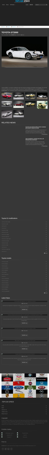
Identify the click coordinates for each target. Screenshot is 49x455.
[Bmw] (30, 375)
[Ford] (18, 388)
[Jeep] (30, 388)
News (7, 4)
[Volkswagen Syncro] (8, 433)
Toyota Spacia (5, 263)
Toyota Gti (4, 228)
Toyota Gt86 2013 (5, 236)
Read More (45, 134)
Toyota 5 (3, 276)
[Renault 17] (8, 437)
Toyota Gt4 (4, 247)
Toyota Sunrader (5, 291)
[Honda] (41, 383)
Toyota (8, 26)
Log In (27, 4)
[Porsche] (7, 396)
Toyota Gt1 (4, 226)
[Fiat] (30, 383)
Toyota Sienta (5, 270)
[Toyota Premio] (24, 433)
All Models (12, 4)
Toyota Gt (14, 26)
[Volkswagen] (30, 392)
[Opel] (41, 392)
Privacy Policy (5, 413)
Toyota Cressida (5, 278)
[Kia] (41, 388)
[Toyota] (30, 396)
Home (3, 4)
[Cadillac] (41, 375)
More (46, 253)
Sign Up (31, 4)
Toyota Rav (4, 272)
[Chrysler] (30, 379)
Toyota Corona (5, 268)
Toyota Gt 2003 (5, 245)
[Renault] (18, 396)
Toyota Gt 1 (4, 251)
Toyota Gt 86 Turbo (6, 221)
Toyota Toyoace (5, 284)
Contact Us (4, 409)
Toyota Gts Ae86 (5, 234)
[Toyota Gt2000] (24, 51)
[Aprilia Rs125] (8, 435)
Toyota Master (5, 274)
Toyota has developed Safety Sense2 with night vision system (35, 127)
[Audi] (18, 375)
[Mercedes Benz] (7, 392)
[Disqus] (24, 165)
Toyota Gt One (5, 230)
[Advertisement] (24, 16)
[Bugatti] (7, 379)
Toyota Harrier (5, 287)
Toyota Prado (5, 289)
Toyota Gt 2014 (5, 232)
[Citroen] (7, 383)
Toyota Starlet (5, 282)
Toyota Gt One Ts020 (6, 238)
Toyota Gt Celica (5, 240)
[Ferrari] (18, 383)
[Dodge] (41, 379)
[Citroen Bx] (24, 437)
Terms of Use (4, 411)
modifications (4, 90)
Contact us (4, 445)
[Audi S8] (24, 435)
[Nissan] (41, 396)
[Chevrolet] (18, 379)
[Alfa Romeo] (7, 375)
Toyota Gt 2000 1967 (6, 249)
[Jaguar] (18, 392)
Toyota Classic (5, 280)
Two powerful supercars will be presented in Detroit (34, 139)
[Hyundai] (7, 388)
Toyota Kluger (5, 261)
